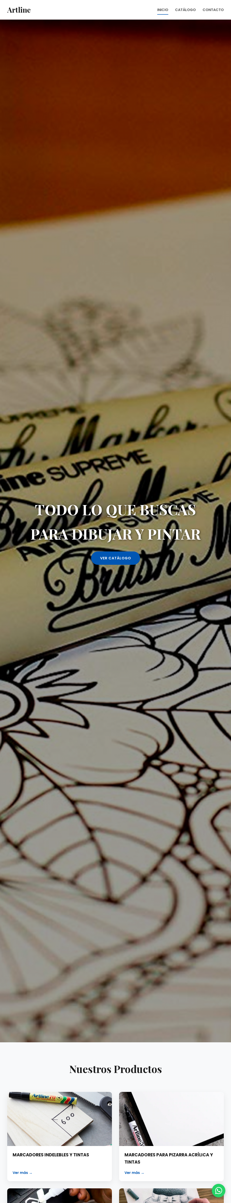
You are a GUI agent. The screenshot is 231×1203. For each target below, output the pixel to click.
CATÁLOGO (185, 9)
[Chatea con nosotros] (218, 1190)
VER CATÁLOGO (115, 558)
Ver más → (22, 1172)
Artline (19, 9)
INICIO (162, 9)
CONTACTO (213, 9)
